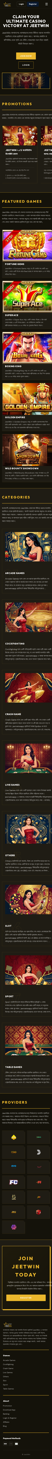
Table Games (8, 1389)
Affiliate (6, 1422)
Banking (6, 1414)
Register (33, 4)
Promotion (7, 1406)
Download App (9, 1410)
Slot (4, 1380)
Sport (5, 1385)
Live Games (8, 1372)
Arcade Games (9, 1360)
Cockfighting (8, 1364)
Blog (5, 1426)
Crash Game (8, 1368)
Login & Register (10, 1418)
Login (21, 4)
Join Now (26, 56)
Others (6, 1376)
